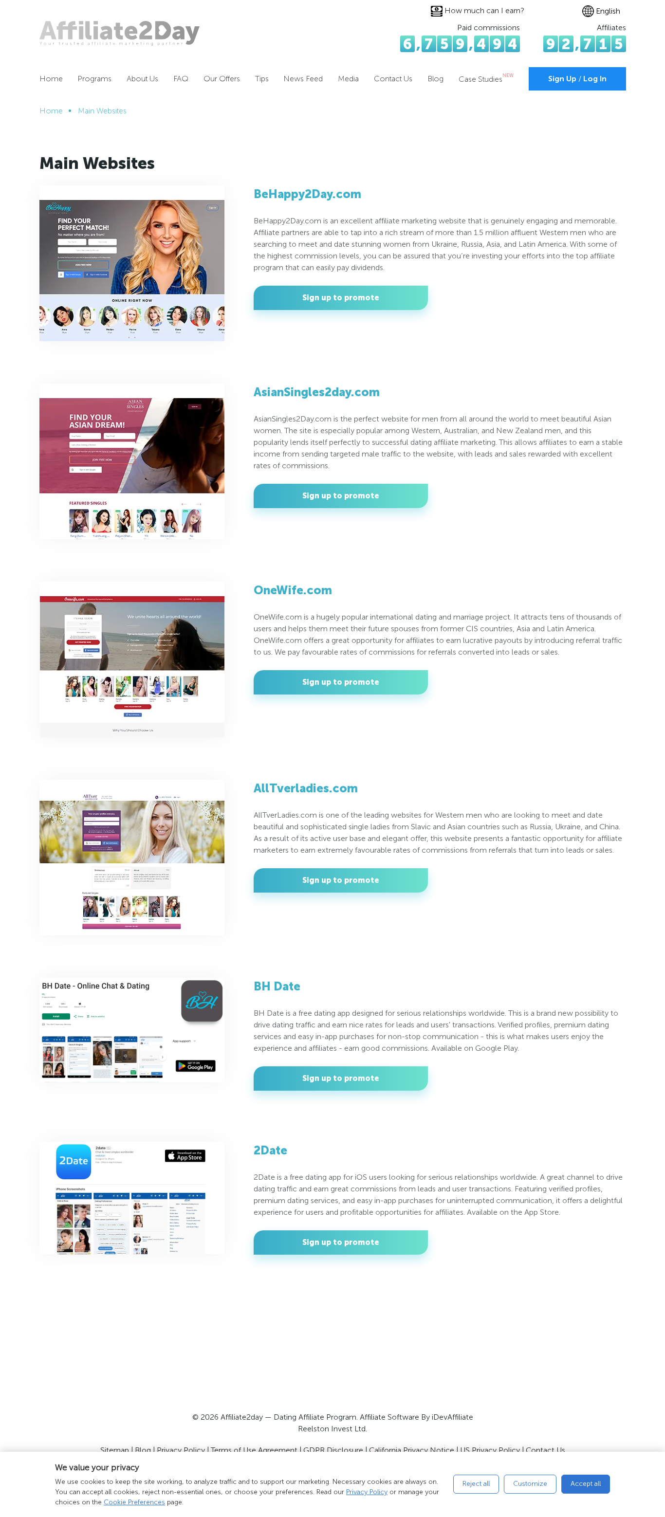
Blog (435, 78)
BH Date (277, 986)
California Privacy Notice (411, 1450)
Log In (595, 78)
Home (51, 78)
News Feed (303, 78)
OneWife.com (293, 590)
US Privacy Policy (490, 1450)
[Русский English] (604, 11)
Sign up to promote (340, 297)
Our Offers (221, 78)
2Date (270, 1150)
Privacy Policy (367, 1492)
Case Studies (486, 79)
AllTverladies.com (306, 788)
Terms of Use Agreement (254, 1450)
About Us (142, 78)
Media (348, 78)
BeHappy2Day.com (307, 194)
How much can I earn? (484, 10)
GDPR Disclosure (333, 1450)
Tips (262, 78)
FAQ (180, 78)
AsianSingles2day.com (317, 392)
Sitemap (114, 1450)
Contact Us (393, 78)
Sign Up (562, 78)
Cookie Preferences (134, 1502)
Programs (94, 78)
